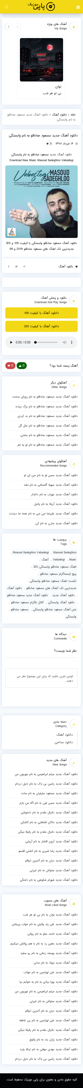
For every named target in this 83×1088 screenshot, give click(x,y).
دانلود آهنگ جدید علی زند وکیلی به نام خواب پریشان (44, 924)
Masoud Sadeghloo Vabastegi (31, 552)
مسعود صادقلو (20, 609)
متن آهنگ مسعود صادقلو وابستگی (54, 609)
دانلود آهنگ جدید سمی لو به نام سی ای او (50, 475)
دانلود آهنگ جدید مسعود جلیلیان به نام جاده (49, 793)
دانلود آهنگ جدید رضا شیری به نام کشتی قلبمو (48, 851)
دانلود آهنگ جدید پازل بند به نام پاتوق (53, 1039)
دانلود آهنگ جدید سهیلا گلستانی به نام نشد (50, 485)
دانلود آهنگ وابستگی (61, 602)
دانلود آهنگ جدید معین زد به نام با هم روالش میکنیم (43, 943)
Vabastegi (59, 559)
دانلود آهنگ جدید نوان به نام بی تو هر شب (50, 914)
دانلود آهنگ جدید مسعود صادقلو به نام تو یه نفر (47, 445)
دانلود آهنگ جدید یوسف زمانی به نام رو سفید (48, 953)
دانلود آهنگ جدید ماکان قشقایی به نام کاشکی (49, 822)
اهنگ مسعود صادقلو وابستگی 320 (54, 566)
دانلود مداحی (64, 742)
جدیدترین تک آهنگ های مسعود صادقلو (51, 588)
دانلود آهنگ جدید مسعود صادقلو (27, 595)
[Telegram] (24, 266)
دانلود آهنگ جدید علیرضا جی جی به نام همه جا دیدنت (43, 513)
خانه (73, 114)
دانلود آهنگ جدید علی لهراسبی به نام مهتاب (50, 972)
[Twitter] (16, 266)
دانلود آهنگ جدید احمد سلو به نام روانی (52, 934)
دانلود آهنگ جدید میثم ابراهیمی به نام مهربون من (46, 774)
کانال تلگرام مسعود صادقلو (27, 602)
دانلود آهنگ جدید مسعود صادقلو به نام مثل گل (48, 425)
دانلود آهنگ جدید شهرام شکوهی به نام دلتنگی (48, 880)
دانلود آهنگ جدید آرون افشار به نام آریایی (51, 841)
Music (72, 559)
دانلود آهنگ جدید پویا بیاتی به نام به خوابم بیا (48, 982)
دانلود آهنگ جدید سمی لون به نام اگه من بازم (48, 803)
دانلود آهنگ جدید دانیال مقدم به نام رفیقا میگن (47, 832)
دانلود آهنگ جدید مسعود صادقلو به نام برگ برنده (46, 406)
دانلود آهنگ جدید (61, 154)
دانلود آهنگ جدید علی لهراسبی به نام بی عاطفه (48, 1020)
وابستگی (71, 616)
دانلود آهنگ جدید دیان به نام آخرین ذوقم (51, 860)
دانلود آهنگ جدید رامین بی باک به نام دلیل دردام (46, 783)
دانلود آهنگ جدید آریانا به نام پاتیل (55, 504)
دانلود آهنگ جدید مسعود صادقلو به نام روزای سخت (44, 396)
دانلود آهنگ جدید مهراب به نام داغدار (54, 494)
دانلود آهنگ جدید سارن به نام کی (56, 523)
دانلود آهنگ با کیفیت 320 (41, 326)
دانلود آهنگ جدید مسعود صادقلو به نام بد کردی (47, 416)
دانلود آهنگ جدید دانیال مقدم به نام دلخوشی (49, 812)
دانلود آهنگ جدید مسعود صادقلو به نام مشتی (48, 435)
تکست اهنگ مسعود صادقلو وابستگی (53, 581)
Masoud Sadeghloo (64, 552)
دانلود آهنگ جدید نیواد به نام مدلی (55, 962)
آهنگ (45, 559)
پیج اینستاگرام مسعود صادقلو (58, 574)
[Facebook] (8, 266)
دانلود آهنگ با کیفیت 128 (41, 313)
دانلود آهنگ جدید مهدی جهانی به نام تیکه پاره (48, 1049)
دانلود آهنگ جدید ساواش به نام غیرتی (53, 870)
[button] (78, 6)
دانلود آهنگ (64, 734)
